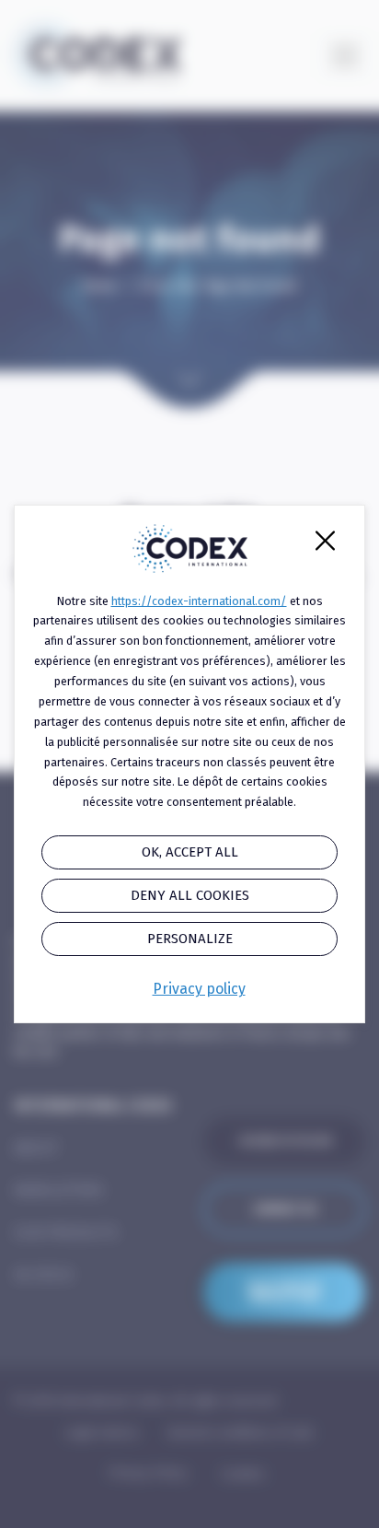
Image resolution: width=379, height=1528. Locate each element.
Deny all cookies (190, 895)
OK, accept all (190, 852)
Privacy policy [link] (199, 988)
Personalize (190, 938)
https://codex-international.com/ (199, 601)
